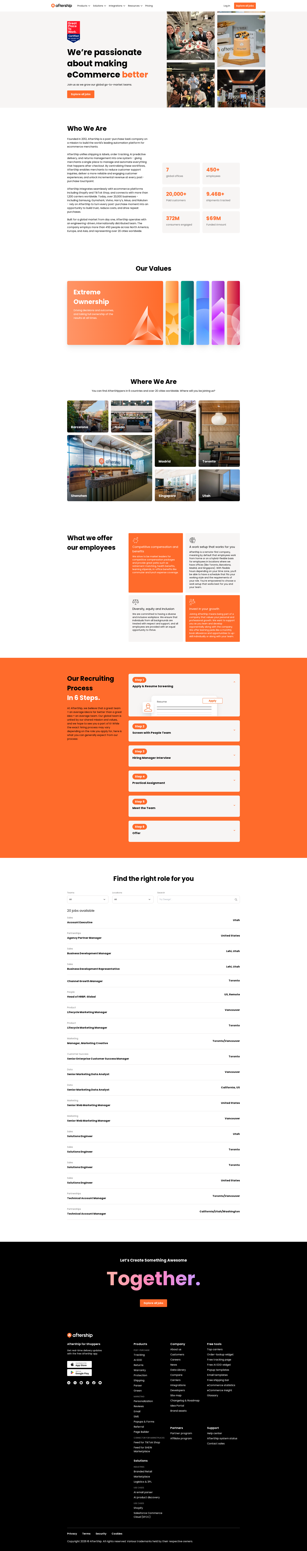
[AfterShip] (62, 6)
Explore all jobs (245, 5)
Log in (227, 5)
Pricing (149, 5)
